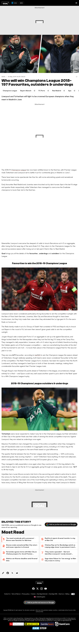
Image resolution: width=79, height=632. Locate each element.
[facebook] (33, 589)
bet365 (38, 355)
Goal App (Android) (42, 594)
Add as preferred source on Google (62, 524)
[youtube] (45, 589)
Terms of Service (16, 594)
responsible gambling (18, 618)
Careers (33, 594)
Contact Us (7, 594)
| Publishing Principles (59, 20)
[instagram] (41, 589)
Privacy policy (25, 594)
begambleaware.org (67, 620)
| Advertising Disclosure (48, 20)
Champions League (18, 170)
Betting (67, 594)
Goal (12, 610)
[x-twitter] (37, 589)
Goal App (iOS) (53, 594)
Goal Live (61, 594)
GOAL (5, 618)
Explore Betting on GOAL (9, 25)
